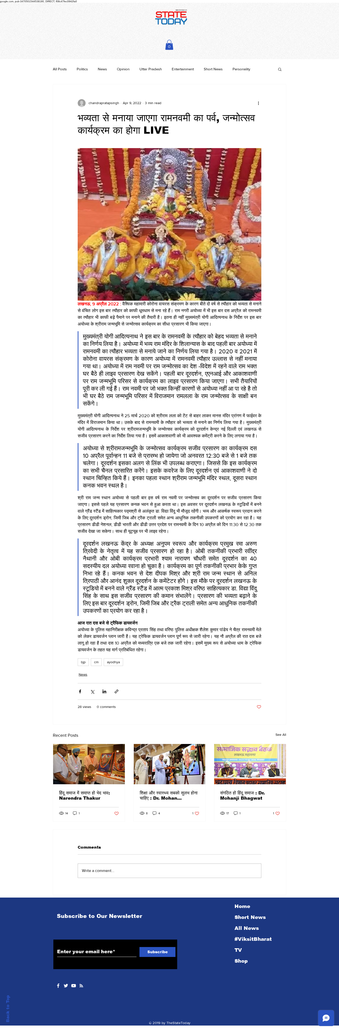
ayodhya (113, 662)
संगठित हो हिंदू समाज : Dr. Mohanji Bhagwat (242, 795)
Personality (241, 69)
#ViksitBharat (253, 939)
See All (280, 735)
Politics (82, 69)
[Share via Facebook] (80, 691)
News (102, 69)
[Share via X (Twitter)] (92, 691)
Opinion (123, 69)
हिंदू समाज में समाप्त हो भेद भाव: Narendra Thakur (84, 795)
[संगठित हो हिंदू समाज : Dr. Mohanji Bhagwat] (250, 764)
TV (238, 950)
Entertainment (183, 69)
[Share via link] (116, 691)
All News (247, 928)
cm (96, 662)
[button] (169, 45)
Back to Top (7, 1008)
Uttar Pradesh (150, 69)
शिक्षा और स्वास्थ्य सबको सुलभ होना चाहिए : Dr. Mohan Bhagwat (169, 795)
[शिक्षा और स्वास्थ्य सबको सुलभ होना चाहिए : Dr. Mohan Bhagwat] (169, 764)
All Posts (60, 69)
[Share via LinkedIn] (104, 691)
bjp (83, 662)
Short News (213, 69)
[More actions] (258, 103)
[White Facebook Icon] (58, 986)
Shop (241, 961)
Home (242, 906)
